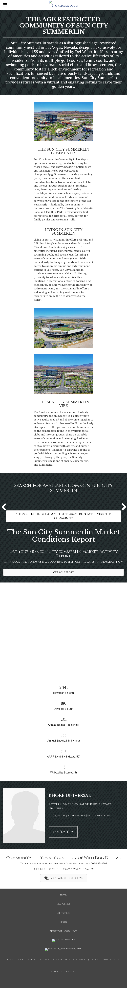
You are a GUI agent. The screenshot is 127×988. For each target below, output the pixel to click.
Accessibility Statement (70, 960)
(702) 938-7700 (57, 815)
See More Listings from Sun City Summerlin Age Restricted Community (63, 516)
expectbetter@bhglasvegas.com (89, 815)
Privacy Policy (39, 960)
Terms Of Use (16, 960)
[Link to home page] (63, 5)
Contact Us (63, 832)
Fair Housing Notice (105, 960)
